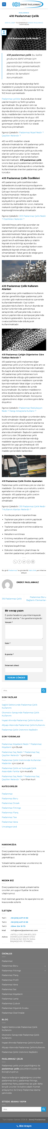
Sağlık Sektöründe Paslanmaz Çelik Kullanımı (19, 706)
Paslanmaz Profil (10, 980)
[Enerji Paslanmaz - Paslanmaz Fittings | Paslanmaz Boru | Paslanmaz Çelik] (26, 4)
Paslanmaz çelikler (11, 99)
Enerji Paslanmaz (35, 23)
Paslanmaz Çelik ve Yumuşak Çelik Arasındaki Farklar (19, 770)
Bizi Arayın (25, 1126)
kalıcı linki (32, 570)
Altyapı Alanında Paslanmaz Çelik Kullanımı (23, 725)
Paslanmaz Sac (9, 989)
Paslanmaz (24, 13)
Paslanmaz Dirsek (10, 803)
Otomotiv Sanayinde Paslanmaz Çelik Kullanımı (20, 714)
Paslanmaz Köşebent (12, 994)
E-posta (9, 654)
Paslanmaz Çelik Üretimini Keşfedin (20, 730)
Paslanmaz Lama (10, 999)
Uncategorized (9, 827)
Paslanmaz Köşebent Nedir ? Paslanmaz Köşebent (22, 745)
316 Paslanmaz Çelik (12, 599)
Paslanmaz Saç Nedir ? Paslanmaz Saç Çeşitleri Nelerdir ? (21, 754)
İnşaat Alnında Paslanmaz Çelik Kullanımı (22, 720)
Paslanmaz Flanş (10, 812)
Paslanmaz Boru (10, 798)
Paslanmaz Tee (9, 817)
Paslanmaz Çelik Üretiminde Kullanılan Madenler (21, 762)
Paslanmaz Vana (10, 822)
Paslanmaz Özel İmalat (13, 1013)
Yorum (9, 622)
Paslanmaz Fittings (11, 808)
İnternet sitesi (12, 665)
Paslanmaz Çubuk (11, 1003)
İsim (7, 643)
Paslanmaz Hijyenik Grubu (15, 1008)
